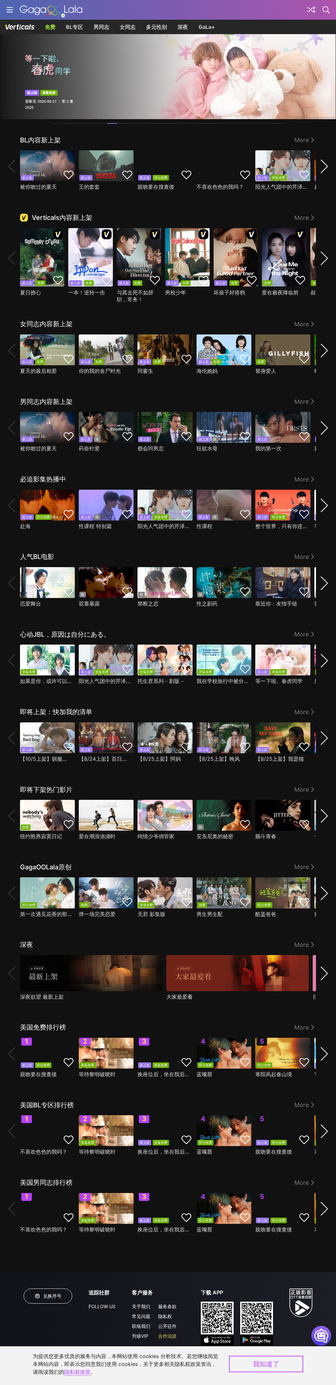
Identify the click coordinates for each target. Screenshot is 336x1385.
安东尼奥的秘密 (215, 836)
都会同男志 (150, 448)
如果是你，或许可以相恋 (46, 681)
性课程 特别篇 (95, 526)
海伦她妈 (207, 371)
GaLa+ (207, 27)
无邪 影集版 (151, 914)
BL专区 (74, 27)
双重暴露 (89, 603)
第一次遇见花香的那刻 (46, 914)
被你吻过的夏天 (38, 186)
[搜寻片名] (326, 10)
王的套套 (89, 186)
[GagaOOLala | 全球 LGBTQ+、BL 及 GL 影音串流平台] (51, 10)
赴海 (25, 526)
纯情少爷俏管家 (155, 836)
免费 (50, 27)
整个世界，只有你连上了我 (281, 526)
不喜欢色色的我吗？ (220, 186)
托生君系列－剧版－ (161, 681)
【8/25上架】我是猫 (279, 759)
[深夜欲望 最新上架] (91, 973)
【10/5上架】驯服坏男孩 (46, 759)
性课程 (204, 526)
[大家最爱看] (237, 973)
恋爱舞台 (30, 603)
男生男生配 (210, 914)
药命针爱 (89, 448)
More (301, 140)
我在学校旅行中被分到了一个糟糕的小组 (222, 681)
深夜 (183, 27)
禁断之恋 (147, 603)
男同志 (101, 27)
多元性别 (156, 27)
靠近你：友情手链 (276, 603)
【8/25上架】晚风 (218, 759)
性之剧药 (207, 603)
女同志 (128, 27)
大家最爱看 (179, 996)
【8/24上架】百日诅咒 (104, 759)
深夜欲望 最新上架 (42, 996)
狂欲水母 (207, 448)
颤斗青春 (265, 836)
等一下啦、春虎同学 (279, 681)
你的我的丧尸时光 (100, 371)
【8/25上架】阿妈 (159, 759)
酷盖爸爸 (265, 914)
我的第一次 (268, 448)
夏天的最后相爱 (38, 371)
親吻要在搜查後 (155, 186)
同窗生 (145, 371)
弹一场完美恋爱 (97, 914)
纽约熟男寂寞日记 (41, 836)
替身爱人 (265, 371)
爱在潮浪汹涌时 (97, 836)
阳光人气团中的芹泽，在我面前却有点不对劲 (281, 186)
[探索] (311, 10)
